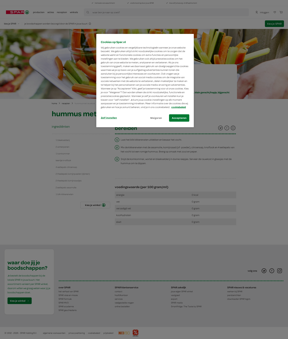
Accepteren (179, 118)
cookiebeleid (178, 107)
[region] (145, 80)
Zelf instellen (109, 117)
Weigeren (156, 118)
